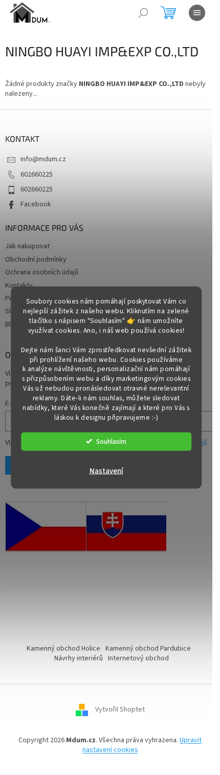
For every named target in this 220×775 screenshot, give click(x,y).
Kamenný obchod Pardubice (148, 648)
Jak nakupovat (27, 246)
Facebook (35, 204)
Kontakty (19, 286)
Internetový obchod (138, 658)
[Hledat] (143, 13)
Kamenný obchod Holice (63, 648)
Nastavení (106, 470)
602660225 (36, 174)
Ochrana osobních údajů (41, 272)
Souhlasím (111, 441)
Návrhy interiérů (78, 658)
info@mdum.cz (43, 159)
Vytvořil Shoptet (120, 709)
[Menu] (197, 13)
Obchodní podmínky (36, 259)
